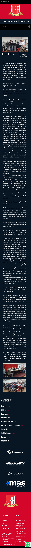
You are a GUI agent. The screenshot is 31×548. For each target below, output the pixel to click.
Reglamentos (5, 440)
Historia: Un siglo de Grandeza (10, 425)
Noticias (4, 437)
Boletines (4, 406)
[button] (27, 544)
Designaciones (5, 417)
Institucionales (6, 433)
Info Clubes (5, 429)
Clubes (3, 410)
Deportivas (4, 414)
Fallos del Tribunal (7, 421)
